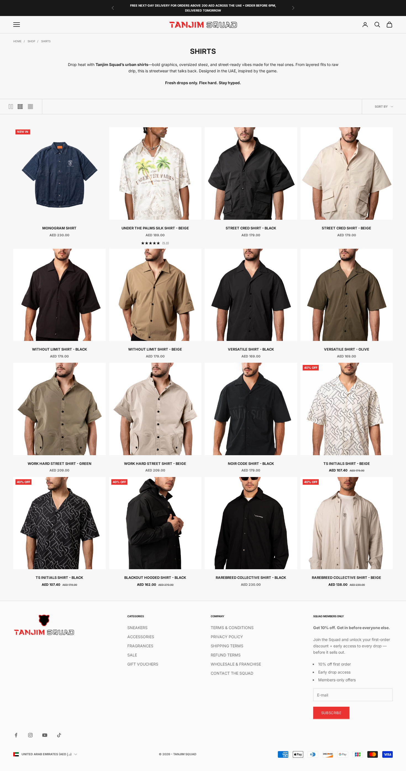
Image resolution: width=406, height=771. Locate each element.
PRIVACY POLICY (227, 636)
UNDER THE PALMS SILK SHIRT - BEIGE (155, 228)
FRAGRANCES (140, 645)
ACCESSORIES (140, 636)
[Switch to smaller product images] (20, 106)
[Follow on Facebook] (16, 735)
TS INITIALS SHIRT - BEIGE (346, 464)
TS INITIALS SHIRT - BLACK (59, 578)
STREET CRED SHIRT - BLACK (251, 228)
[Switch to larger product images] (10, 106)
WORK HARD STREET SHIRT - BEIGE (155, 464)
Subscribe (331, 713)
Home (17, 41)
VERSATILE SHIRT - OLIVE (346, 349)
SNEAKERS (137, 627)
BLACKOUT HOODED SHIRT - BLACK (155, 578)
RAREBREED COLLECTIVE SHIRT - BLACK (251, 578)
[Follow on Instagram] (30, 735)
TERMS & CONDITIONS (232, 627)
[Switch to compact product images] (30, 106)
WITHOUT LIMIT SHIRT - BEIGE (155, 349)
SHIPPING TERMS (227, 645)
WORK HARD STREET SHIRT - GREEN (59, 464)
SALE (132, 655)
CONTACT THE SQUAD (232, 673)
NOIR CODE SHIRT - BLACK (251, 464)
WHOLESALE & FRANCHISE (236, 664)
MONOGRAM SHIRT (59, 228)
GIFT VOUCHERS (142, 664)
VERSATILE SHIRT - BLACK (251, 349)
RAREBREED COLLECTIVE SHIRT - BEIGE (346, 578)
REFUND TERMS (226, 655)
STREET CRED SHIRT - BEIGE (346, 228)
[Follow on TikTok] (59, 735)
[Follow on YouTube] (45, 735)
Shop (31, 41)
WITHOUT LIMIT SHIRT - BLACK (59, 349)
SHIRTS (46, 41)
